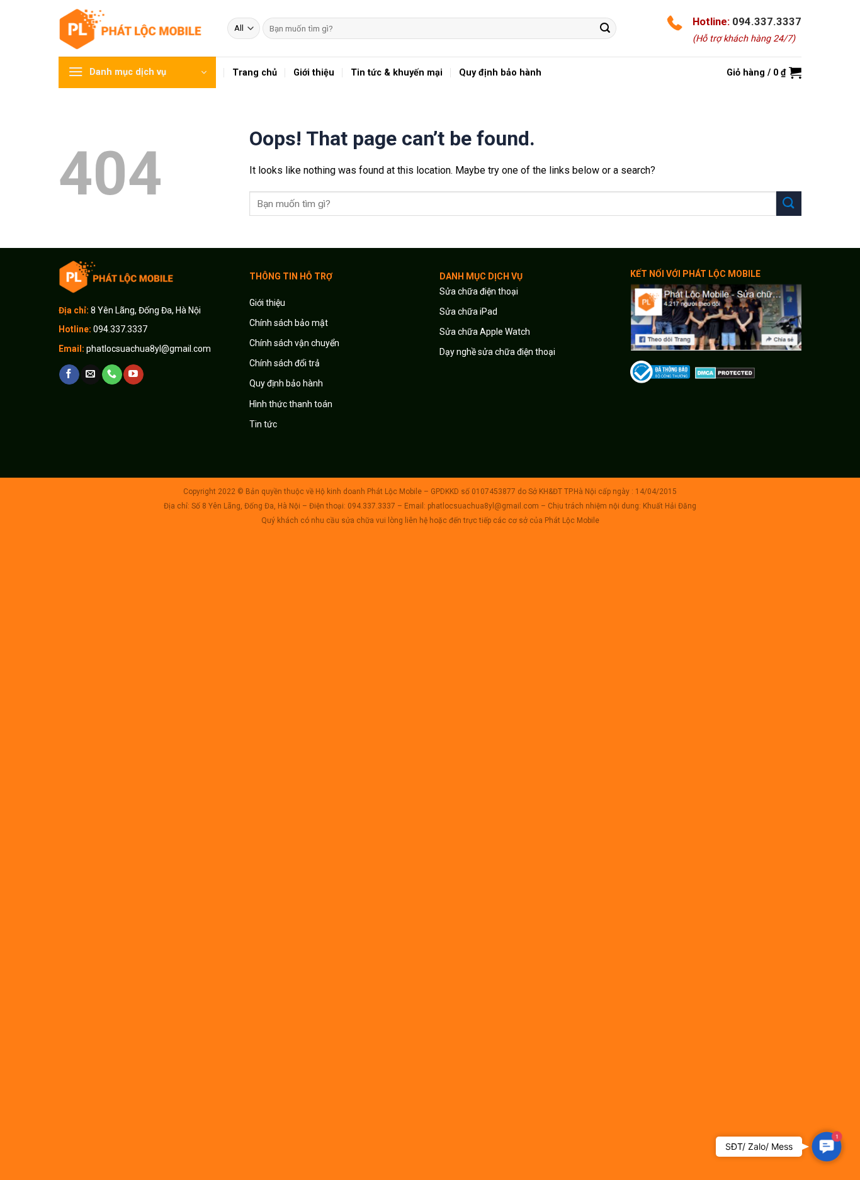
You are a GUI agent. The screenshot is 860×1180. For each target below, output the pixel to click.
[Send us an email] (90, 374)
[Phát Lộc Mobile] (133, 28)
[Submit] (605, 28)
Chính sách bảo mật (288, 323)
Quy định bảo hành (286, 383)
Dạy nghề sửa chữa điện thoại (497, 352)
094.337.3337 (766, 21)
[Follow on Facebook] (69, 374)
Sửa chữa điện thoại (478, 291)
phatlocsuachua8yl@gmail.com (148, 349)
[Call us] (112, 374)
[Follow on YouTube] (133, 374)
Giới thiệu (268, 303)
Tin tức (263, 424)
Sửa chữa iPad (468, 311)
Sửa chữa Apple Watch (484, 332)
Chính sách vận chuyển (294, 343)
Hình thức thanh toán (290, 404)
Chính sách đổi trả (284, 363)
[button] (827, 1147)
